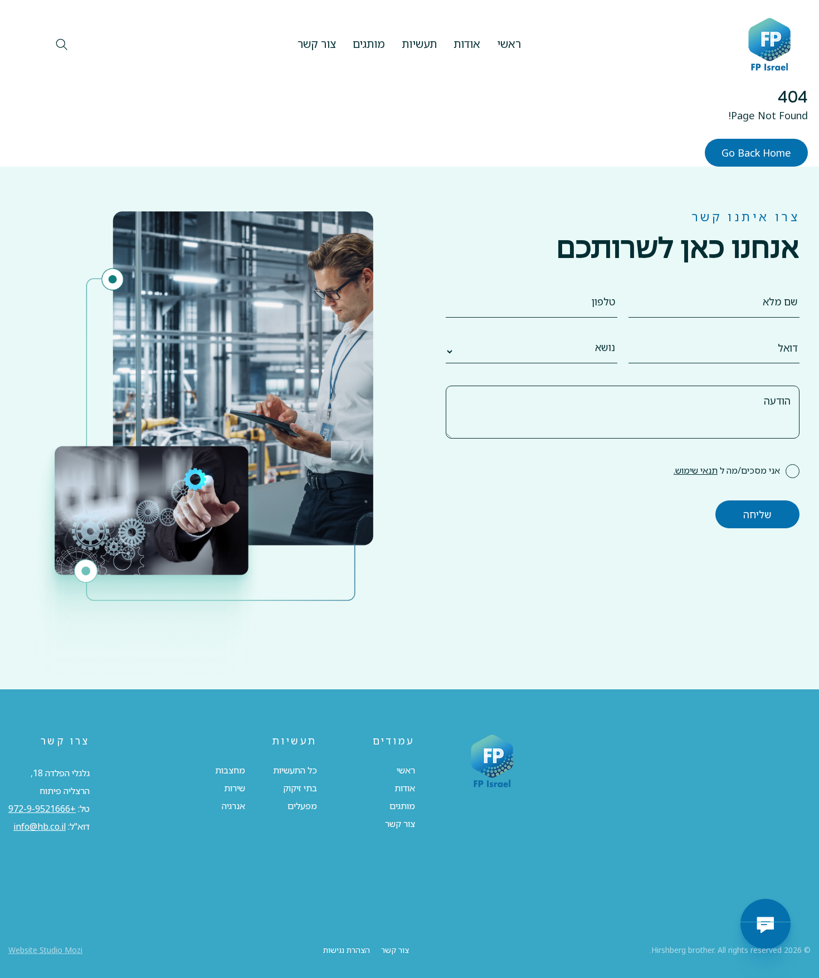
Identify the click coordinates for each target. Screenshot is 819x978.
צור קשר (317, 43)
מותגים (369, 43)
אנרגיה (233, 806)
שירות (234, 788)
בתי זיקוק (300, 788)
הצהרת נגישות (346, 950)
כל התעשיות (295, 770)
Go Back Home (756, 152)
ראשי (509, 43)
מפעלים (302, 806)
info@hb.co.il (39, 826)
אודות (467, 43)
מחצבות (230, 770)
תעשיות (419, 43)
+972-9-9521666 (42, 808)
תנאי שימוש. (696, 470)
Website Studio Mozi (45, 950)
